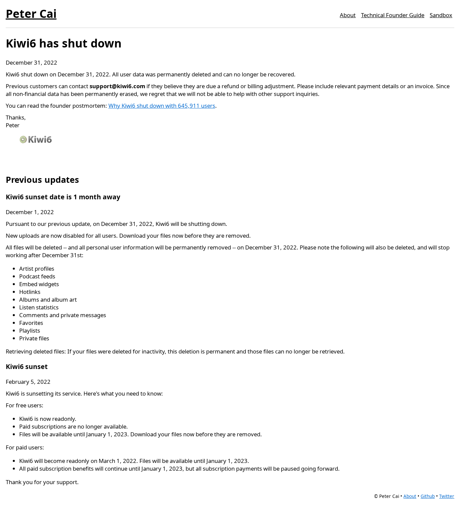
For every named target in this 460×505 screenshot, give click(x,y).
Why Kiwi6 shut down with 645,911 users (161, 105)
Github (428, 496)
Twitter (446, 496)
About (348, 15)
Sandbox (441, 15)
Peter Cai (31, 13)
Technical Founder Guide (392, 15)
